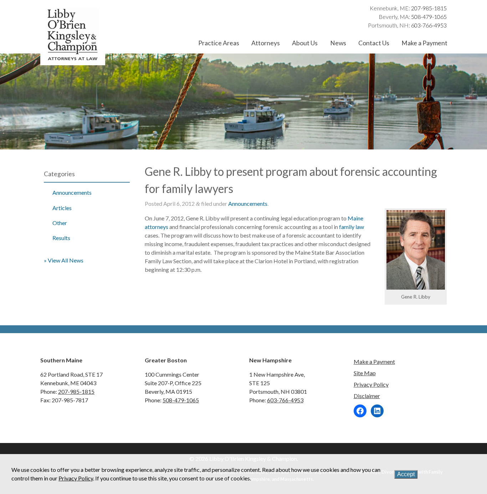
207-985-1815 (429, 8)
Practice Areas (218, 43)
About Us (305, 43)
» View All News (63, 260)
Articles (62, 207)
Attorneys (265, 43)
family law (351, 226)
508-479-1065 (429, 16)
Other (59, 222)
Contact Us (373, 43)
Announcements (72, 192)
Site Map (365, 373)
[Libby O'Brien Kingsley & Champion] (72, 61)
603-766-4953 (429, 25)
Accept (406, 474)
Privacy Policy (371, 384)
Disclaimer (367, 395)
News (338, 43)
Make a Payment (424, 43)
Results (61, 237)
